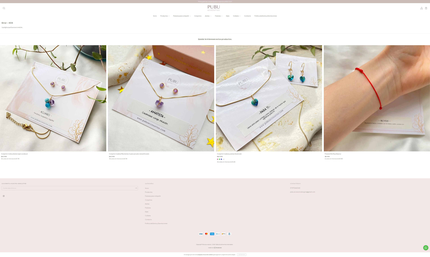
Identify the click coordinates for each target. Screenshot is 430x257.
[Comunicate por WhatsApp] (425, 247)
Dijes (227, 16)
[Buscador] (4, 8)
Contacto (247, 16)
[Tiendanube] (215, 248)
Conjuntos (197, 16)
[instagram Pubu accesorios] (4, 196)
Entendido (241, 254)
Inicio (155, 16)
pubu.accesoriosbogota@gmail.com (302, 192)
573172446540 (295, 188)
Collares (236, 16)
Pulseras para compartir (181, 16)
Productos (164, 16)
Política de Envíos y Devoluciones (266, 16)
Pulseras (218, 16)
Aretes (207, 16)
